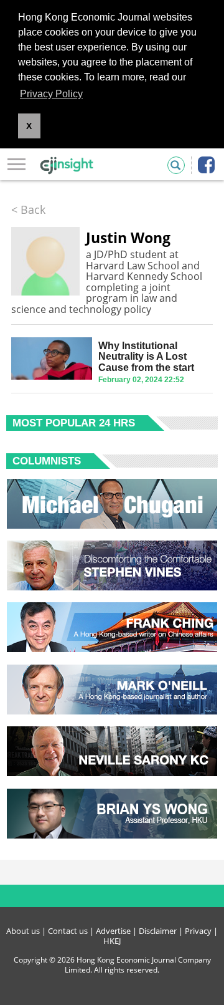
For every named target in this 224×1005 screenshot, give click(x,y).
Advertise (113, 930)
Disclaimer (158, 930)
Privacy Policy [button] (51, 94)
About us (23, 930)
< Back (28, 209)
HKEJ (112, 940)
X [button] (29, 126)
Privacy (198, 930)
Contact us (68, 930)
